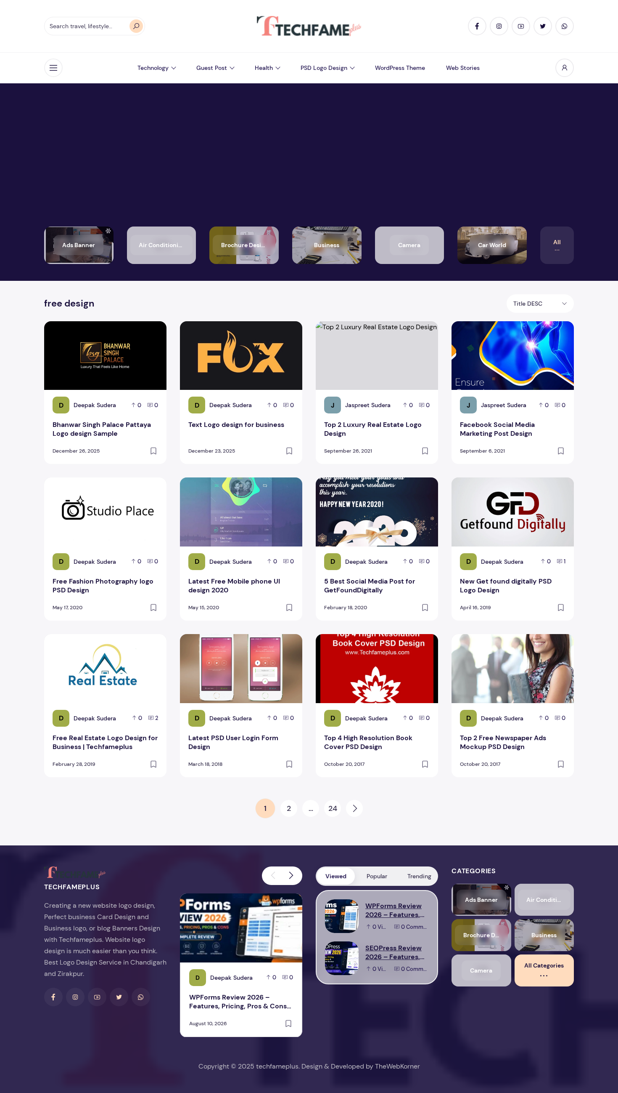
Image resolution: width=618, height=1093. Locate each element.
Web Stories (463, 68)
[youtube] (521, 26)
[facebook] (477, 26)
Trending (419, 876)
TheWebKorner (397, 1066)
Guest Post (211, 68)
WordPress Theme (400, 68)
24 (332, 808)
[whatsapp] (564, 26)
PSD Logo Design (324, 68)
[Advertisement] (309, 163)
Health (264, 68)
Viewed (335, 876)
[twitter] (542, 26)
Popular (377, 876)
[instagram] (499, 26)
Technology (153, 68)
